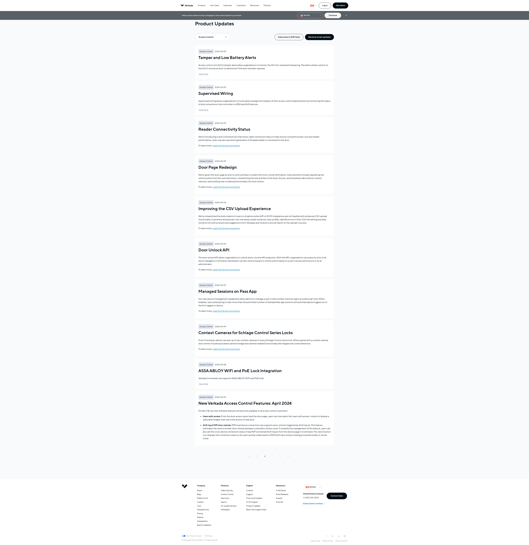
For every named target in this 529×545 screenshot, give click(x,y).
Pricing (200, 513)
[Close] (346, 15)
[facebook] (326, 536)
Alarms (224, 502)
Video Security (227, 490)
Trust (199, 506)
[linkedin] (338, 536)
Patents (200, 517)
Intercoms (225, 498)
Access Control (227, 494)
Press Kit (279, 502)
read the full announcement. (226, 145)
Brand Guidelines (204, 525)
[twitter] (332, 536)
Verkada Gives (203, 509)
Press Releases (282, 494)
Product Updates (253, 506)
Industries (227, 5)
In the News (281, 490)
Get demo (340, 5)
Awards (279, 498)
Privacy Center (327, 541)
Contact (249, 490)
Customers (241, 5)
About (199, 490)
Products (202, 5)
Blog (199, 494)
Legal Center (315, 541)
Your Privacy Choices (194, 536)
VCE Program (252, 502)
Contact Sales (337, 496)
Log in (325, 5)
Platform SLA (202, 498)
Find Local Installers (254, 498)
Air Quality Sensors (229, 506)
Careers (200, 502)
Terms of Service (341, 541)
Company (201, 485)
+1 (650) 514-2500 (311, 497)
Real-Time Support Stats (256, 509)
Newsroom (280, 485)
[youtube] (344, 536)
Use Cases (214, 5)
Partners (267, 5)
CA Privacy (208, 536)
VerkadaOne (202, 521)
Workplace (225, 509)
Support (249, 485)
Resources (254, 5)
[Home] (184, 507)
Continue (333, 15)
